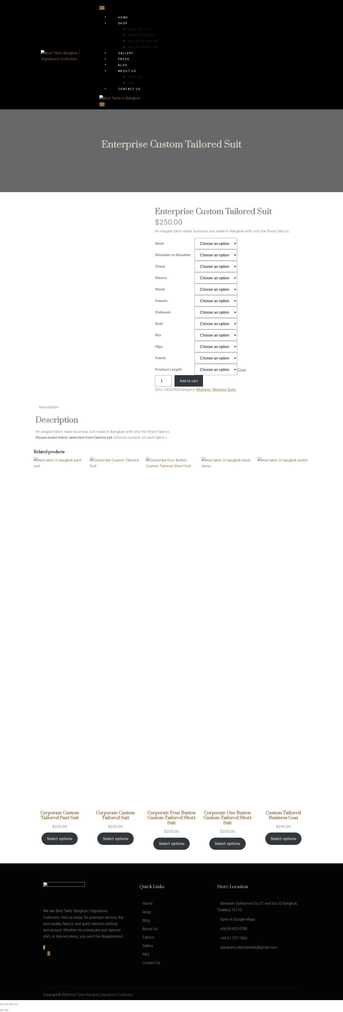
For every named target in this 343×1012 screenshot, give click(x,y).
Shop (123, 23)
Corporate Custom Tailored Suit (115, 816)
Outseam (163, 312)
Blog (123, 65)
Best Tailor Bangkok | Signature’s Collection (101, 994)
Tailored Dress (142, 41)
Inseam (161, 300)
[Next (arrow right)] (6, 1010)
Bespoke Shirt (141, 35)
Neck (159, 243)
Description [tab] (49, 407)
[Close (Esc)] (16, 1004)
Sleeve (161, 278)
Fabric (160, 358)
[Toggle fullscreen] (6, 1004)
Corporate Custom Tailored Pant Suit (59, 816)
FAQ (131, 83)
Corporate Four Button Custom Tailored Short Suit (171, 818)
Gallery (126, 53)
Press (123, 59)
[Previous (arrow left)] (2, 1010)
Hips (159, 346)
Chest (160, 266)
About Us (127, 71)
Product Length (168, 369)
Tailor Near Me (142, 47)
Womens (203, 389)
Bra (158, 335)
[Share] (11, 1004)
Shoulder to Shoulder (173, 255)
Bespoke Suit (140, 29)
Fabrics (135, 77)
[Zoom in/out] (2, 1004)
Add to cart (189, 381)
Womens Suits (224, 389)
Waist (160, 289)
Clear (241, 369)
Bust (159, 323)
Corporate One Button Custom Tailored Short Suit (227, 818)
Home (123, 17)
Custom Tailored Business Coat (283, 816)
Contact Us (129, 89)
